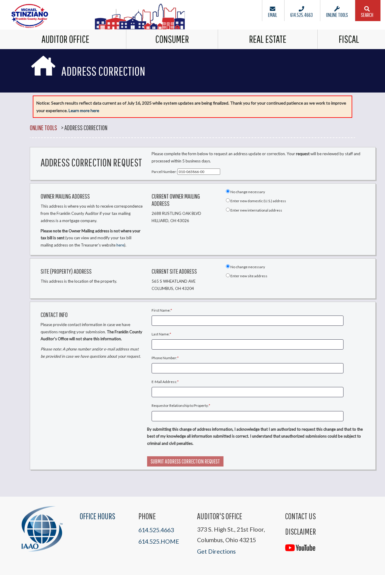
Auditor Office (65, 39)
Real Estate (267, 39)
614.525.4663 (156, 529)
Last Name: (161, 334)
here (120, 245)
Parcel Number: (164, 171)
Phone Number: (164, 358)
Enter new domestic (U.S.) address (258, 201)
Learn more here (84, 110)
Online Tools (43, 127)
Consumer (172, 39)
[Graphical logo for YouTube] (300, 544)
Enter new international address (256, 210)
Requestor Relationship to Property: (180, 405)
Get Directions (216, 551)
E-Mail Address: (164, 381)
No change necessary (247, 192)
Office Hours (97, 516)
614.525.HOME (158, 541)
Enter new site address (248, 276)
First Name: (161, 310)
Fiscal (349, 39)
